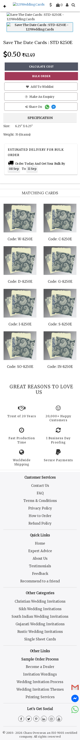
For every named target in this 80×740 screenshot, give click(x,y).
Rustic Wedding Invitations (40, 632)
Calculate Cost (41, 66)
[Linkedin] (43, 719)
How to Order (40, 516)
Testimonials (40, 566)
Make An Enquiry (41, 97)
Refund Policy (40, 523)
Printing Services (40, 697)
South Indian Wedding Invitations (40, 616)
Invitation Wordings (40, 674)
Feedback (40, 574)
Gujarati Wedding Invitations (40, 624)
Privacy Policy (40, 508)
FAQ (40, 493)
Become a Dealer (40, 667)
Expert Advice (40, 551)
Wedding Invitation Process (40, 682)
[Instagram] (51, 719)
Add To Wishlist (42, 87)
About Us (40, 558)
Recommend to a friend (40, 581)
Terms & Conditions (40, 501)
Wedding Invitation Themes (40, 689)
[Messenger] (54, 107)
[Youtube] (59, 719)
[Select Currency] (50, 5)
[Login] (67, 5)
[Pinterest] (36, 719)
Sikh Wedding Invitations (40, 609)
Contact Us (40, 485)
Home (40, 543)
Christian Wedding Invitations (40, 601)
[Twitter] (28, 719)
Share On (36, 107)
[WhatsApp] (47, 107)
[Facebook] (21, 719)
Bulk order (41, 76)
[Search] (73, 5)
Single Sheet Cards (40, 639)
